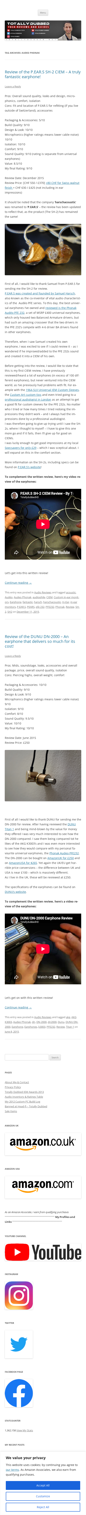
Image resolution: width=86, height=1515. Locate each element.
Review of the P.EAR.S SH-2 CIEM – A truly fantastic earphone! (43, 74)
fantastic (28, 602)
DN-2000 (41, 1022)
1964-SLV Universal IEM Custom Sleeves (52, 390)
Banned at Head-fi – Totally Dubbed (26, 1106)
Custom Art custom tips (25, 395)
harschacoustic (52, 602)
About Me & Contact (17, 1082)
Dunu (61, 1022)
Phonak (60, 607)
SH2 (9, 611)
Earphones (30, 1027)
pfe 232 (40, 607)
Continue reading (18, 583)
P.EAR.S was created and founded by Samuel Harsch (40, 293)
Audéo (9, 597)
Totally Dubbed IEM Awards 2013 (24, 1092)
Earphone (15, 602)
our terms (12, 1470)
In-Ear (65, 602)
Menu (43, 12)
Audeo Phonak (22, 597)
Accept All (43, 1485)
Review (70, 607)
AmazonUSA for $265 (23, 863)
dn (33, 1022)
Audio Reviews (42, 592)
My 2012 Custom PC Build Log (22, 1101)
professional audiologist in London (28, 399)
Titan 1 (70, 1027)
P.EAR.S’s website (29, 467)
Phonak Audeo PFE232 (64, 853)
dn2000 (52, 1022)
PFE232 (50, 607)
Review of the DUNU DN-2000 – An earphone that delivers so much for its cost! (40, 641)
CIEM (49, 597)
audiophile (39, 597)
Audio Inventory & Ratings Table (24, 1097)
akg (68, 1017)
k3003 (41, 1027)
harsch (38, 602)
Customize (43, 1496)
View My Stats (24, 1430)
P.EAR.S (21, 607)
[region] (43, 1483)
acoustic (71, 592)
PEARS (31, 607)
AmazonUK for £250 (60, 858)
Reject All (43, 1507)
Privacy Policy (13, 1087)
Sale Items (11, 1111)
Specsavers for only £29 (20, 448)
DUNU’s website (15, 892)
